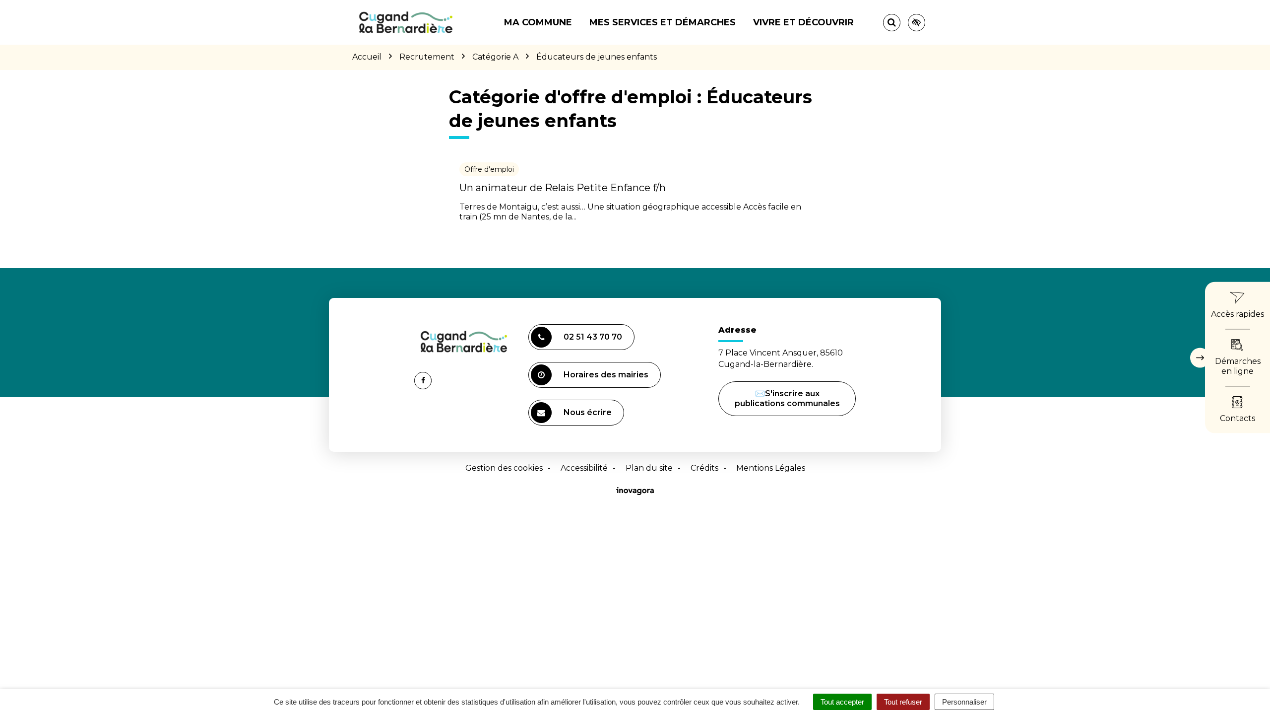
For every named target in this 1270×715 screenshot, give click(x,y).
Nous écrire (589, 417)
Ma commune (538, 22)
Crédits (704, 468)
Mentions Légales (770, 468)
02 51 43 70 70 (593, 337)
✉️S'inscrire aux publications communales (787, 398)
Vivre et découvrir (803, 22)
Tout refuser (903, 702)
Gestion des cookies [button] (504, 468)
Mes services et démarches (662, 22)
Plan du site (649, 468)
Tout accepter (842, 702)
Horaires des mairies (606, 374)
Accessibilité (584, 468)
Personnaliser (964, 702)
